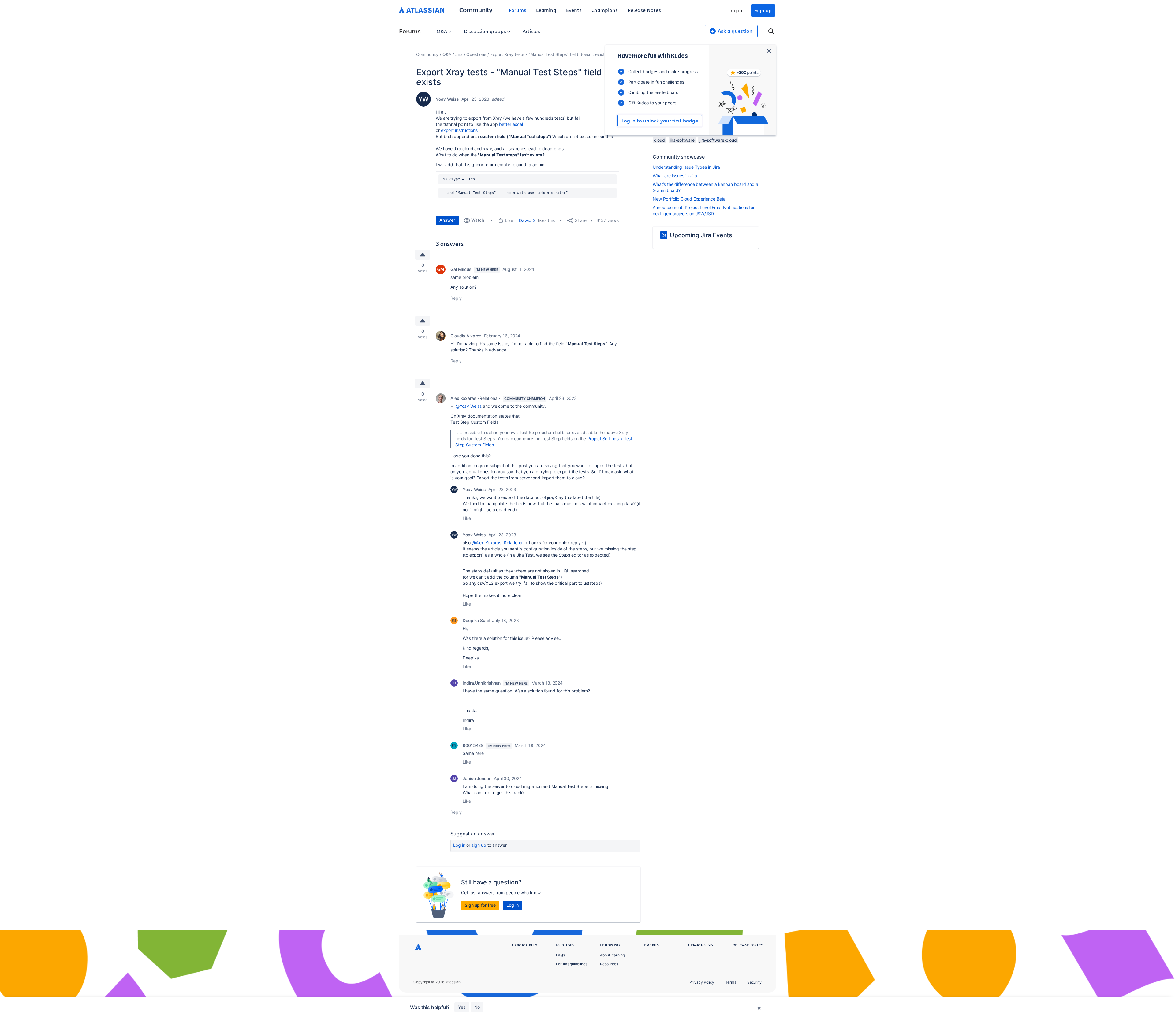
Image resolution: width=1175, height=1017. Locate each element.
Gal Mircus (461, 269)
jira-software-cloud (718, 140)
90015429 (473, 745)
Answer (447, 220)
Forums (517, 10)
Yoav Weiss (447, 99)
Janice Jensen (477, 778)
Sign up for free (480, 905)
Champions (604, 10)
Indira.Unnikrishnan (482, 682)
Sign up (763, 10)
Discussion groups (485, 31)
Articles (531, 31)
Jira (459, 54)
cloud (659, 140)
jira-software (682, 140)
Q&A (442, 31)
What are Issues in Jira (675, 175)
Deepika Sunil (476, 620)
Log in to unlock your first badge (659, 120)
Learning (546, 10)
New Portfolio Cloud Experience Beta (689, 198)
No (477, 1007)
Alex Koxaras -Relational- (475, 398)
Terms (730, 982)
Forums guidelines (571, 964)
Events (574, 10)
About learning (612, 955)
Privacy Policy (701, 982)
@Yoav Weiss (469, 406)
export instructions (459, 130)
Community (476, 9)
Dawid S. (527, 220)
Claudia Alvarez (466, 335)
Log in (735, 10)
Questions (476, 54)
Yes (462, 1007)
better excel (511, 124)
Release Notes (644, 10)
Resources (609, 964)
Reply (456, 298)
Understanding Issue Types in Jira (686, 167)
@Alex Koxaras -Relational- (498, 542)
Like (467, 518)
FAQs (560, 955)
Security (754, 982)
